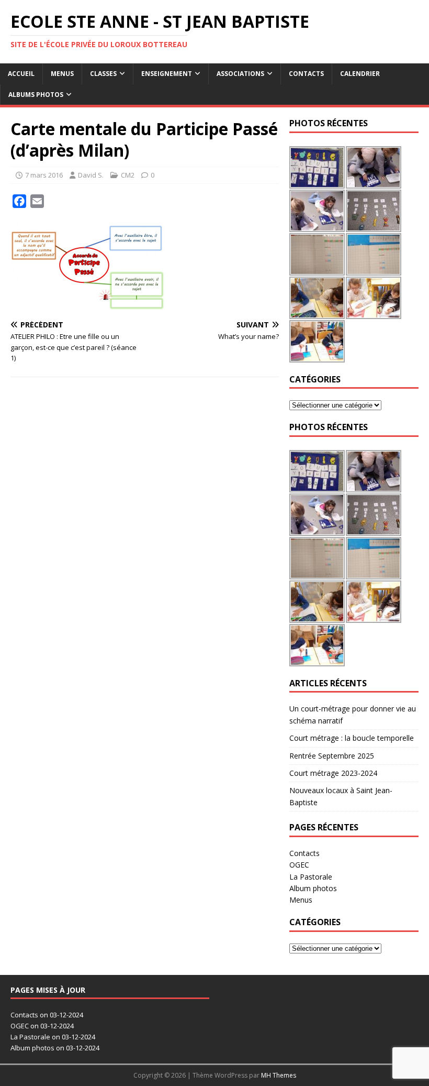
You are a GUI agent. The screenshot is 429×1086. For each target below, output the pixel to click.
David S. (91, 175)
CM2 (127, 175)
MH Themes (278, 1075)
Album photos (313, 888)
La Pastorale (310, 877)
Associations (240, 73)
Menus (62, 73)
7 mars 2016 (44, 175)
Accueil (21, 73)
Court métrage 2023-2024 (333, 773)
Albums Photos (35, 94)
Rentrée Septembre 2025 (331, 756)
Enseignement (166, 73)
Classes (103, 73)
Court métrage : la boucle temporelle (351, 738)
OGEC (299, 865)
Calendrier (360, 73)
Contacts (306, 73)
